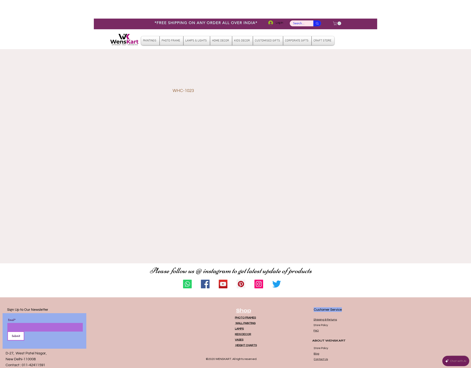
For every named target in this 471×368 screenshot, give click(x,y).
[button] (337, 23)
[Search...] (317, 23)
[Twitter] (276, 284)
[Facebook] (205, 284)
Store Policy (321, 325)
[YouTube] (223, 284)
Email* (12, 320)
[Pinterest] (241, 284)
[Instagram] (258, 284)
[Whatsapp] (187, 284)
